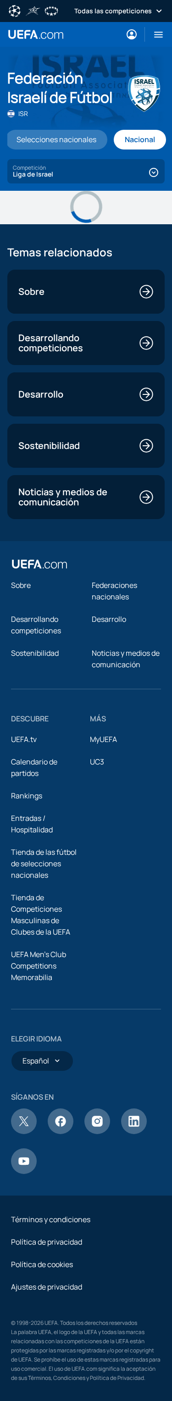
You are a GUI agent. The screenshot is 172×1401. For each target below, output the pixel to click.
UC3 (97, 762)
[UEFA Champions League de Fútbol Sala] (33, 10)
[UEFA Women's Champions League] (51, 10)
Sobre (21, 585)
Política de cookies (42, 1264)
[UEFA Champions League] (14, 10)
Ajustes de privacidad (46, 1287)
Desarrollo (109, 619)
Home (35, 34)
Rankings (26, 796)
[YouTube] (24, 1171)
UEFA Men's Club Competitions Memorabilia (38, 965)
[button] (155, 34)
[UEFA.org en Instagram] (97, 1131)
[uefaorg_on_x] (24, 1131)
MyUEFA (103, 739)
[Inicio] (39, 564)
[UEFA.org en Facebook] (60, 1131)
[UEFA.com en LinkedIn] (134, 1131)
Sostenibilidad (35, 653)
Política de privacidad (46, 1242)
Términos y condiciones (50, 1219)
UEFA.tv (24, 739)
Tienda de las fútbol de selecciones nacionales (44, 863)
